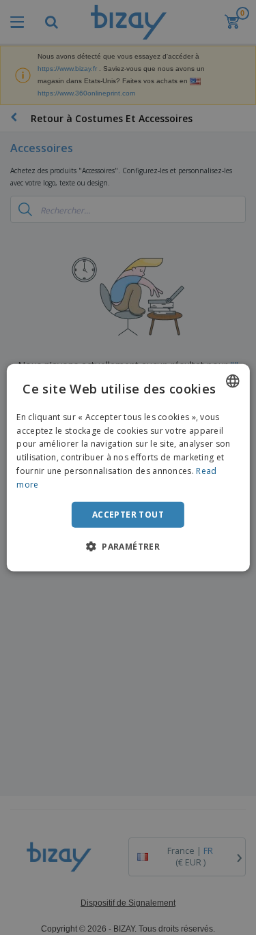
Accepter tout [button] (128, 514)
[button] (128, 546)
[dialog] (127, 467)
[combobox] (233, 380)
